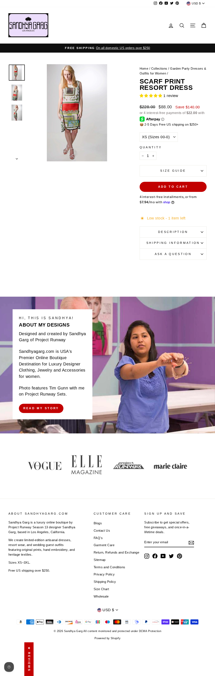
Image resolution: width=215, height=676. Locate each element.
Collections (159, 68)
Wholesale (101, 596)
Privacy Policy (104, 574)
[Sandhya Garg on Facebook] (154, 556)
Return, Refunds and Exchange (116, 552)
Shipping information (173, 242)
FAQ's (98, 538)
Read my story (41, 408)
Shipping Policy (105, 581)
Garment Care (104, 545)
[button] (152, 96)
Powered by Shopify (107, 638)
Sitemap (100, 560)
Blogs (98, 523)
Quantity (151, 147)
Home (144, 68)
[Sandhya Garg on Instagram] (146, 556)
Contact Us (102, 530)
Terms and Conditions (109, 567)
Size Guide (173, 170)
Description (173, 232)
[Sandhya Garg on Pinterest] (179, 556)
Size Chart (101, 589)
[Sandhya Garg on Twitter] (171, 556)
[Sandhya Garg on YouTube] (163, 556)
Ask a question (173, 254)
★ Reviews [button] (29, 659)
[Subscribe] (191, 542)
